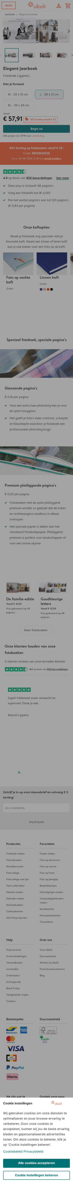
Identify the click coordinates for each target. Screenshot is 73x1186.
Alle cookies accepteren (36, 1163)
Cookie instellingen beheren (36, 1175)
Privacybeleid (33, 1151)
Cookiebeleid (13, 1151)
